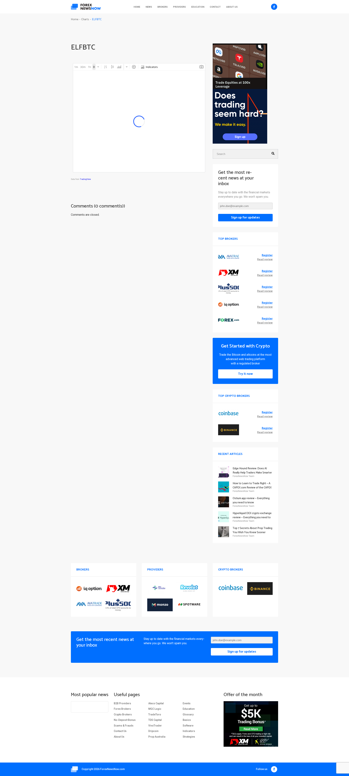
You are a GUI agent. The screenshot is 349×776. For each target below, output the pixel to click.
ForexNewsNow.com (112, 769)
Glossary (188, 714)
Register (267, 255)
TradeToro (154, 714)
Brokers (162, 6)
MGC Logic (154, 708)
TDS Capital (155, 719)
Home (137, 6)
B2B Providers (122, 703)
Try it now (245, 374)
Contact (215, 6)
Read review (265, 260)
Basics (187, 719)
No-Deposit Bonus (125, 719)
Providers (179, 6)
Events (186, 703)
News (149, 6)
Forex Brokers (122, 708)
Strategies (189, 736)
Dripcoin (153, 731)
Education (197, 6)
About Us (232, 6)
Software (188, 725)
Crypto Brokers (123, 714)
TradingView (85, 179)
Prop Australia (156, 736)
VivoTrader (155, 725)
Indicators (189, 731)
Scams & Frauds (123, 725)
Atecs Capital (156, 703)
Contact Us (120, 731)
